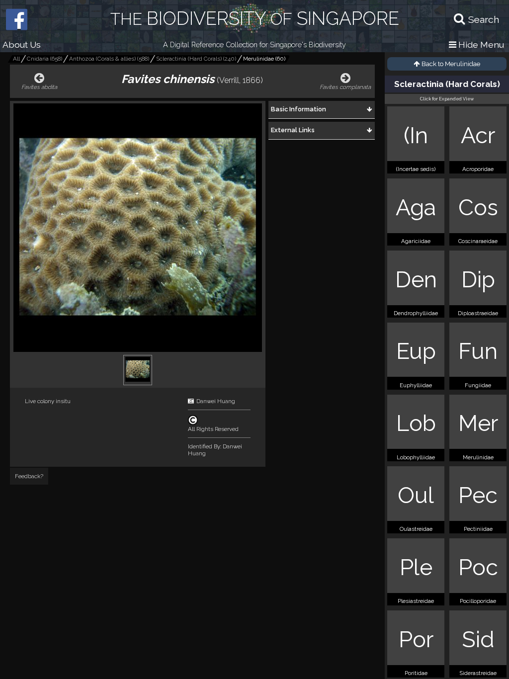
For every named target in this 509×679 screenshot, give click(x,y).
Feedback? (29, 476)
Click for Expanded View (447, 98)
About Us (21, 44)
